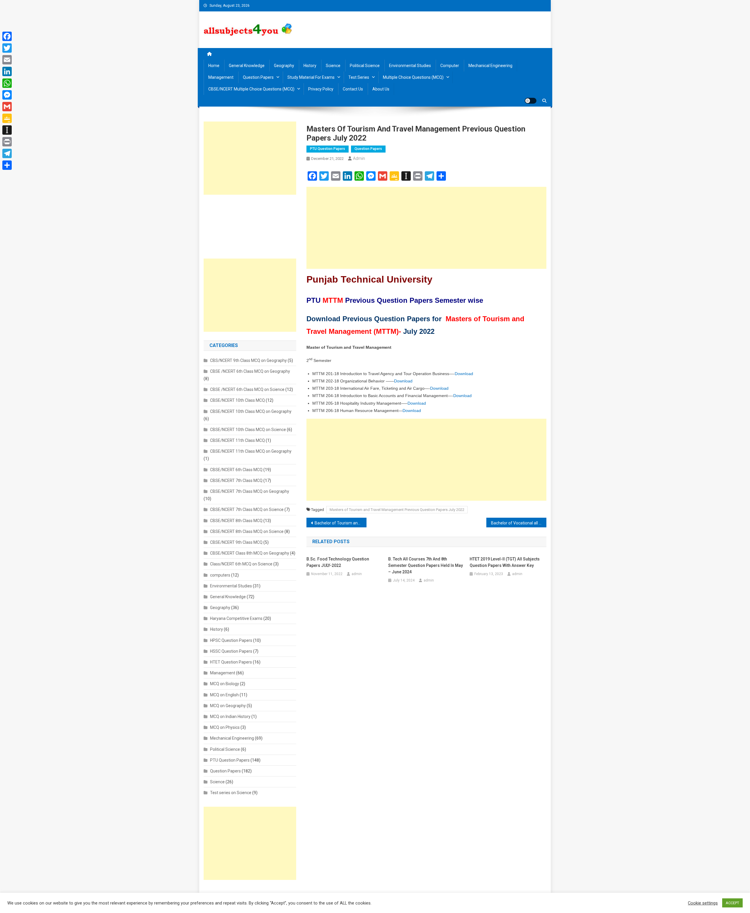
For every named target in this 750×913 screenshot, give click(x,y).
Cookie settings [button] (703, 903)
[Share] (7, 165)
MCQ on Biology (224, 683)
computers (220, 575)
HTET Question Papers (231, 662)
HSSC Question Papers (231, 651)
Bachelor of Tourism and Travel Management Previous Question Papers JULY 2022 (341, 523)
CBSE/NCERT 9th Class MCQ (236, 542)
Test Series (358, 77)
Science (333, 65)
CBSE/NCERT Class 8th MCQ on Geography (249, 553)
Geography (284, 65)
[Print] (7, 142)
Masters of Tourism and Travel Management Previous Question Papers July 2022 (397, 509)
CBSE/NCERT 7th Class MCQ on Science (247, 509)
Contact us (353, 89)
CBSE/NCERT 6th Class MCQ (236, 469)
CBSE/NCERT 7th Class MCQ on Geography (249, 491)
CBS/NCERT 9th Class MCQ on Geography (248, 360)
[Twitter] (7, 48)
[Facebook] (7, 36)
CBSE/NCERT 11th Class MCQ (237, 440)
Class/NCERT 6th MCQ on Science (241, 564)
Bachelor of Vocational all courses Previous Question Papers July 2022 (518, 523)
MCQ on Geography (228, 705)
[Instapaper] (7, 130)
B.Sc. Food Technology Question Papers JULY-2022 (337, 562)
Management (220, 77)
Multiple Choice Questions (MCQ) (413, 77)
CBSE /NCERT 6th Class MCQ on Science (247, 389)
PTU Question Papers (327, 149)
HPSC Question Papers (231, 640)
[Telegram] (7, 153)
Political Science (365, 65)
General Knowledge (247, 65)
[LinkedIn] (7, 71)
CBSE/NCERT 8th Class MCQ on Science (247, 531)
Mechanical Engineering (490, 65)
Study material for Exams (311, 77)
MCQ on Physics (225, 727)
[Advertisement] (426, 228)
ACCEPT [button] (732, 903)
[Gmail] (7, 106)
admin (359, 158)
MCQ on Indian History (230, 716)
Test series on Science (230, 792)
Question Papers (258, 77)
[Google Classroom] (7, 118)
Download (464, 373)
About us (380, 89)
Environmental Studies (410, 65)
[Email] (7, 60)
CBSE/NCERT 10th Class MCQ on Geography (251, 411)
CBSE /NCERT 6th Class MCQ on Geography (250, 371)
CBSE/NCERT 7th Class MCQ (236, 480)
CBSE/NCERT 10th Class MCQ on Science (248, 429)
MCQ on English (224, 695)
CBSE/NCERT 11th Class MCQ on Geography (251, 451)
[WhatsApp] (7, 83)
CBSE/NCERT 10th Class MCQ (237, 400)
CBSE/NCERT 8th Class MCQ (236, 520)
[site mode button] (530, 101)
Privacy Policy (320, 89)
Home (213, 65)
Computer (449, 65)
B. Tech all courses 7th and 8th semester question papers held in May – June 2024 (425, 565)
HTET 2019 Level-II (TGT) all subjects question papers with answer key (505, 562)
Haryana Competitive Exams (236, 618)
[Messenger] (7, 95)
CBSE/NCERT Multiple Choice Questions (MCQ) (251, 89)
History (310, 65)
